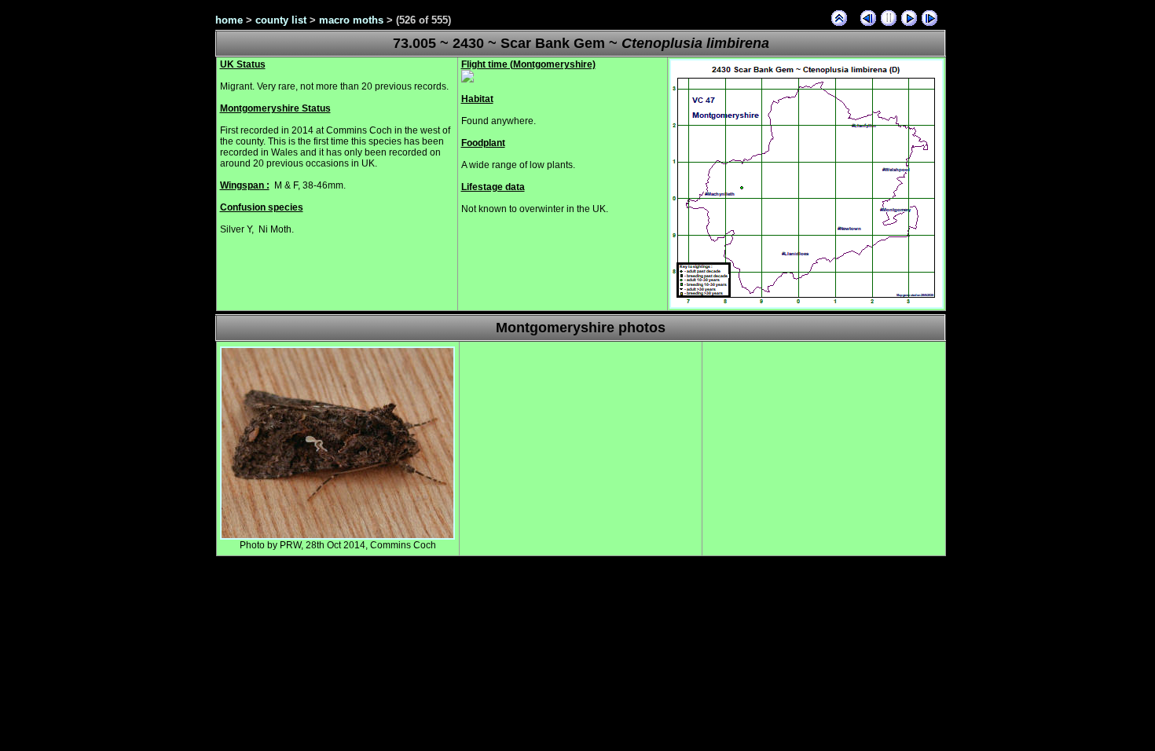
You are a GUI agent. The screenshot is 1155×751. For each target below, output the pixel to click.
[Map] (806, 305)
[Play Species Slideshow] (909, 18)
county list (280, 20)
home (229, 20)
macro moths (351, 20)
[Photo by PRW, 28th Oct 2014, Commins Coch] (337, 536)
